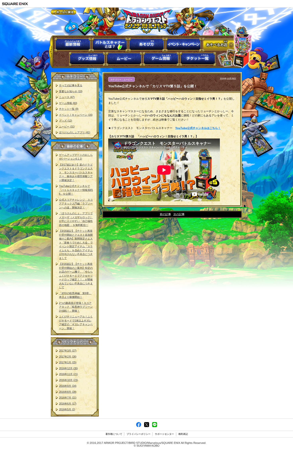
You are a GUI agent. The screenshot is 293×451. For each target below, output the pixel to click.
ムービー (124, 59)
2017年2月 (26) (67, 356)
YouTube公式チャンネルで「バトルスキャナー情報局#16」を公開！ (76, 190)
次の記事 (179, 214)
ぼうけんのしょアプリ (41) (74, 132)
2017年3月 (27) (67, 350)
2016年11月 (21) (68, 374)
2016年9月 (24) (67, 385)
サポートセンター (164, 434)
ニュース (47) (67, 97)
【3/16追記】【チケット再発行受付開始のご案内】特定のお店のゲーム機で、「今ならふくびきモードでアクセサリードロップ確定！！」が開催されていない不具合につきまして (76, 275)
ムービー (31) (67, 126)
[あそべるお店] (227, 44)
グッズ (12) (65, 120)
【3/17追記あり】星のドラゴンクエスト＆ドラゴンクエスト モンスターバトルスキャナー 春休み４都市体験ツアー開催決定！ (76, 172)
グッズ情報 (87, 59)
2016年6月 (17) (67, 403)
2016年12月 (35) (68, 368)
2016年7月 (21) (67, 397)
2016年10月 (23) (68, 380)
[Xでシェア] (146, 426)
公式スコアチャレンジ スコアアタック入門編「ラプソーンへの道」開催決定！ (76, 203)
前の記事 (165, 214)
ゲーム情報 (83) (68, 103)
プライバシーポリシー (138, 434)
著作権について (113, 434)
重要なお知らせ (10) (70, 91)
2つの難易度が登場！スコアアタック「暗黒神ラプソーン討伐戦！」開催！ (76, 307)
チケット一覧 (197, 59)
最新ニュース (72, 44)
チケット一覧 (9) (68, 108)
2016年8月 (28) (67, 391)
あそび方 (146, 44)
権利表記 (183, 434)
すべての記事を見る (70, 85)
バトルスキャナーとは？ (109, 44)
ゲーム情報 (161, 59)
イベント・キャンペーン (183, 44)
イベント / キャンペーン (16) (75, 114)
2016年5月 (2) (67, 409)
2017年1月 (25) (67, 362)
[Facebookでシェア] (138, 426)
